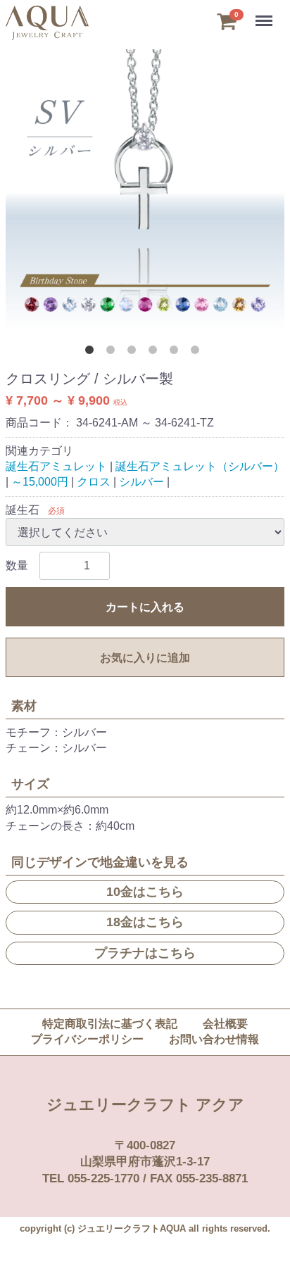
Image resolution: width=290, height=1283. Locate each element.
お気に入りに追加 (145, 658)
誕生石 (22, 510)
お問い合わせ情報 (214, 1039)
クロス (94, 482)
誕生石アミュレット (56, 466)
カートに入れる (145, 607)
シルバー (141, 482)
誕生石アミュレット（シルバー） (199, 466)
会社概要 (225, 1024)
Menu (264, 13)
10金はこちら (145, 892)
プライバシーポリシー (87, 1039)
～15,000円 (39, 482)
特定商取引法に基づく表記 (109, 1024)
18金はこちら (145, 922)
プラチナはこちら (145, 953)
